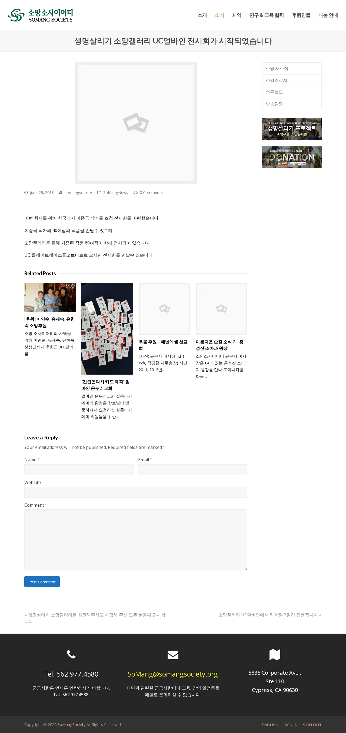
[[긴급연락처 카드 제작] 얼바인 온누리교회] (107, 329)
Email (145, 460)
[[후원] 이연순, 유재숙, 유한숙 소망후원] (50, 297)
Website (32, 482)
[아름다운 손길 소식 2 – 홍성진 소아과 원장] (221, 308)
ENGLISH (270, 724)
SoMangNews (115, 192)
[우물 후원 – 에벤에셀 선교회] (164, 308)
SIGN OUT (312, 724)
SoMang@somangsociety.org (173, 673)
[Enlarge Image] (136, 123)
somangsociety (78, 192)
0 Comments (151, 192)
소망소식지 (276, 80)
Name (31, 460)
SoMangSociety (71, 724)
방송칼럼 (274, 104)
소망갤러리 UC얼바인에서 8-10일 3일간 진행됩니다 (268, 615)
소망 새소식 (277, 68)
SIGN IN (291, 724)
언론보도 (274, 92)
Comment (35, 505)
